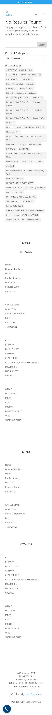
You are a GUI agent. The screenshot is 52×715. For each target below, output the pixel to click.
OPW (7, 415)
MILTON (9, 406)
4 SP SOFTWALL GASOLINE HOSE (19, 70)
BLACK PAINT (11, 74)
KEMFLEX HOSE (12, 161)
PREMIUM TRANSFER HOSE (16, 187)
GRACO (8, 389)
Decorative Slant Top (14, 84)
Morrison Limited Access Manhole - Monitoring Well (25, 172)
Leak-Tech (39, 161)
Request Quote (12, 286)
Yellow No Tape (12, 219)
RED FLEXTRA (11, 192)
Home (8, 264)
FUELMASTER (11, 371)
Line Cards (10, 282)
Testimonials (11, 326)
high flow (22, 144)
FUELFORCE (11, 366)
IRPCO (8, 398)
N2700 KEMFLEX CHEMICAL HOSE (19, 183)
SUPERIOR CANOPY (14, 420)
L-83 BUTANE (26, 161)
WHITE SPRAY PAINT (30, 215)
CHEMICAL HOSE (26, 79)
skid (21, 192)
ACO (7, 340)
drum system (11, 88)
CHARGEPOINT (12, 358)
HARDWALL (11, 144)
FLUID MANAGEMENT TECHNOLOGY (23, 362)
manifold (10, 166)
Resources (10, 322)
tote (8, 215)
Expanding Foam (27, 88)
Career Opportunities (15, 313)
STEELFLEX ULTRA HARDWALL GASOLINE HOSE (24, 210)
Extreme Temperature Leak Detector (21, 93)
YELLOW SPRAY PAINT (31, 219)
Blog (7, 318)
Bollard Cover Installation (30, 74)
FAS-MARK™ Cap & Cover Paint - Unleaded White (26, 118)
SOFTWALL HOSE (13, 201)
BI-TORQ (9, 344)
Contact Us (10, 291)
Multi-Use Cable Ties (14, 178)
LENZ (7, 402)
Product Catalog (12, 278)
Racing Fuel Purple (37, 187)
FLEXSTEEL (10, 122)
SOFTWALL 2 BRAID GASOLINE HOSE (21, 197)
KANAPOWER (24, 149)
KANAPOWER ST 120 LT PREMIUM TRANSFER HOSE (23, 155)
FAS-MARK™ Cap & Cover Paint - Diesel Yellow (24, 97)
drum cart (30, 84)
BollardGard (11, 79)
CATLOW (9, 353)
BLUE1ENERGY (12, 349)
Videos (8, 273)
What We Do (11, 309)
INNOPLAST (11, 149)
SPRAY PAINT (28, 201)
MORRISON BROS (13, 411)
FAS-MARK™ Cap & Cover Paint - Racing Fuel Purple (24, 112)
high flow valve (35, 144)
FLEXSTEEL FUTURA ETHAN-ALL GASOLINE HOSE (25, 127)
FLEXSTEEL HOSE (12, 132)
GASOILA (9, 375)
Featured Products (14, 269)
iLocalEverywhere (33, 694)
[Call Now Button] (7, 709)
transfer (16, 215)
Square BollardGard (14, 206)
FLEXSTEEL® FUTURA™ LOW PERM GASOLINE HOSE (24, 138)
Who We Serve (12, 304)
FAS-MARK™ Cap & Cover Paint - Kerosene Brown (23, 104)
